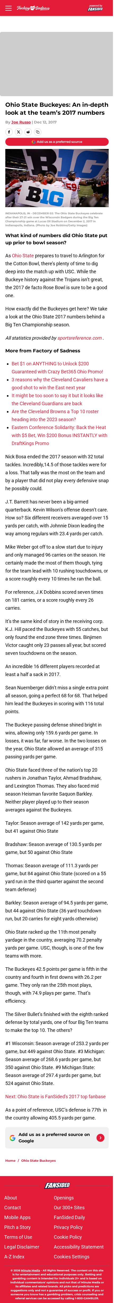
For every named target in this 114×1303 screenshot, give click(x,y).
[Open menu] (8, 8)
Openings (64, 1198)
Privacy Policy (68, 1227)
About (10, 1198)
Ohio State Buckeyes (38, 1161)
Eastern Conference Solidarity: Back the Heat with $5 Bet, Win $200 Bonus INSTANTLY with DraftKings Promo (59, 435)
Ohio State (23, 255)
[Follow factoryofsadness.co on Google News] (100, 1138)
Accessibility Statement (79, 1247)
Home (10, 1161)
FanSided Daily (69, 1217)
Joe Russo (21, 122)
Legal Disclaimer (21, 1247)
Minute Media (30, 1270)
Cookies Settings (71, 1256)
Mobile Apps (17, 1217)
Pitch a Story (17, 1227)
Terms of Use (18, 1237)
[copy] (37, 132)
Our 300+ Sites (69, 1207)
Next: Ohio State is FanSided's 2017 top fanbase (55, 1096)
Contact (12, 1207)
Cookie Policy (68, 1237)
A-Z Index (14, 1256)
